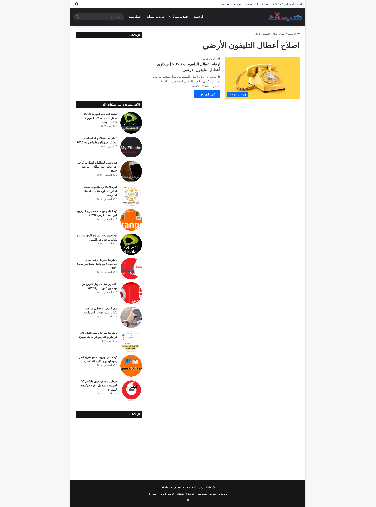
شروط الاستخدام (185, 493)
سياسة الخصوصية (243, 3)
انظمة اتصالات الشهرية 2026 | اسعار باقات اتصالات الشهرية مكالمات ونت (100, 118)
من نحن (223, 493)
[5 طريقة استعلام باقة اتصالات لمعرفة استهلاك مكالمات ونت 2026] (131, 147)
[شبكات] (285, 17)
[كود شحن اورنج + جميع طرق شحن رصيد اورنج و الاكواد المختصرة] (131, 366)
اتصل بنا (225, 3)
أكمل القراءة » (207, 94)
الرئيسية (198, 16)
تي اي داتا (262, 3)
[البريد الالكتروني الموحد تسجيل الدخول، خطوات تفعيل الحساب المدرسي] (131, 195)
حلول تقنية (135, 16)
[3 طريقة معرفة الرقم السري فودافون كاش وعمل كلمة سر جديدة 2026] (131, 268)
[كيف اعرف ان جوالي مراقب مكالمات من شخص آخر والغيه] (131, 317)
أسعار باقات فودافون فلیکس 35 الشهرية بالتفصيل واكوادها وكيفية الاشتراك (99, 385)
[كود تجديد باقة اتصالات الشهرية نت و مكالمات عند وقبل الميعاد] (131, 244)
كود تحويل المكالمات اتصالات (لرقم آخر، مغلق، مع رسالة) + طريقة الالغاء (98, 166)
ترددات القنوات (155, 16)
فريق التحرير (167, 493)
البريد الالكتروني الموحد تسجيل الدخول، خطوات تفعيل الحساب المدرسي (100, 191)
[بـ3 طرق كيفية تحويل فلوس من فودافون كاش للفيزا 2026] (131, 293)
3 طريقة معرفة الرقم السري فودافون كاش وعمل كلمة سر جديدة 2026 (97, 264)
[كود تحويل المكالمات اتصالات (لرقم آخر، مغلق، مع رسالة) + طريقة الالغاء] (131, 171)
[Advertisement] (109, 66)
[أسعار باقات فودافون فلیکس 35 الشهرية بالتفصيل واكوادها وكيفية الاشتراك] (131, 390)
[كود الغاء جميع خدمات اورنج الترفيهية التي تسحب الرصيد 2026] (131, 220)
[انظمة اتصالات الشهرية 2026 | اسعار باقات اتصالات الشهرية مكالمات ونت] (131, 123)
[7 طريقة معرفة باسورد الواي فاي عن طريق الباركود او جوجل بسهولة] (131, 341)
